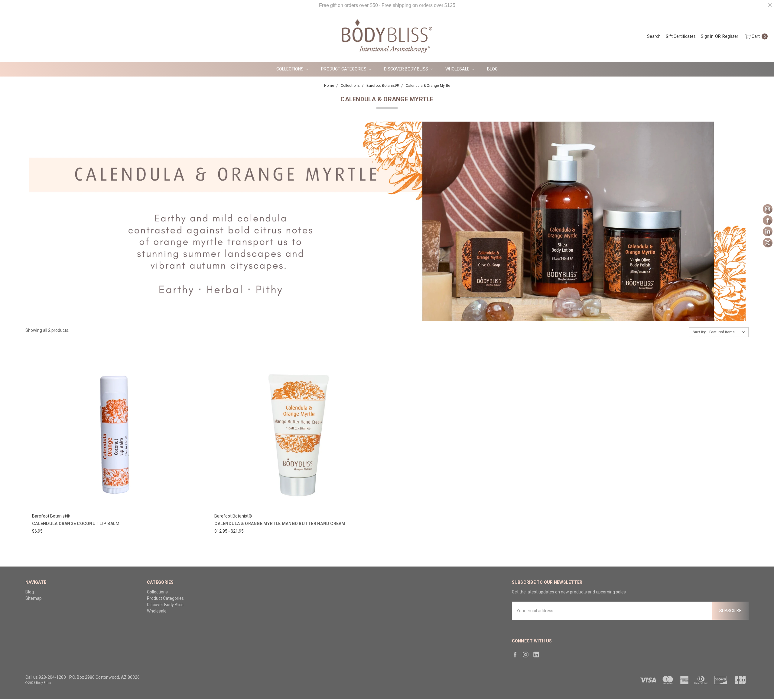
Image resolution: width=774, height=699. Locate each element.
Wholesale (457, 69)
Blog (492, 69)
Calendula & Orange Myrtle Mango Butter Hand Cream (279, 523)
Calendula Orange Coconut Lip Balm (75, 523)
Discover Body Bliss (406, 69)
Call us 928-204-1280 (45, 677)
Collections (290, 69)
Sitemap (33, 598)
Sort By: (699, 332)
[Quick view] (191, 362)
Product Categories (344, 69)
